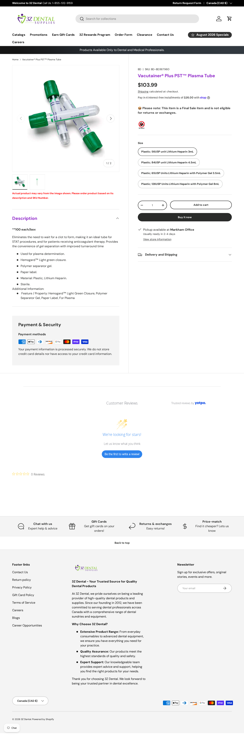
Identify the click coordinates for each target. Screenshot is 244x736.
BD (139, 69)
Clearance (144, 35)
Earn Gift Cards (63, 35)
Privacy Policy (22, 587)
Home (15, 59)
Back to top (122, 542)
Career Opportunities (27, 625)
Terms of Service (23, 603)
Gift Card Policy (23, 595)
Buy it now (185, 217)
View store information (157, 239)
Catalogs (18, 35)
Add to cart (200, 205)
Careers (18, 42)
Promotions (38, 35)
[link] (28, 474)
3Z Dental (26, 719)
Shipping (143, 91)
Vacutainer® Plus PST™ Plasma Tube (41, 59)
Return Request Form (187, 3)
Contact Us (165, 35)
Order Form (123, 35)
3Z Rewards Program (94, 35)
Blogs (16, 618)
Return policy (21, 580)
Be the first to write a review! (122, 454)
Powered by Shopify (43, 719)
